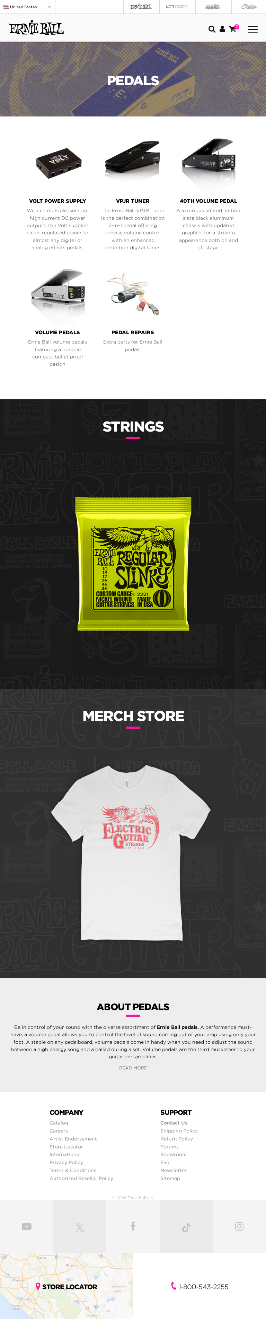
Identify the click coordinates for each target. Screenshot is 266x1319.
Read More (133, 1067)
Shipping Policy (179, 1131)
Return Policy (176, 1139)
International (65, 1154)
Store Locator (66, 1146)
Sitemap (170, 1178)
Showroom (173, 1154)
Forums (169, 1146)
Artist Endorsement (73, 1139)
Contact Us (173, 1123)
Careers (59, 1131)
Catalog (59, 1123)
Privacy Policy (66, 1162)
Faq (164, 1162)
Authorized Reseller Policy (81, 1178)
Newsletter (173, 1170)
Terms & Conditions (73, 1170)
